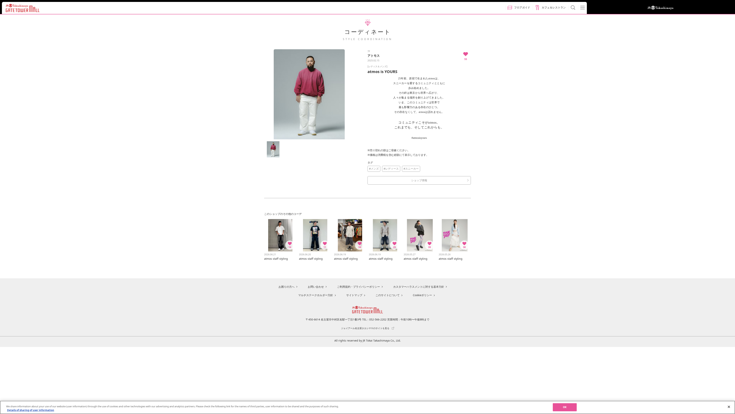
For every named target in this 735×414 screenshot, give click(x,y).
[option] (309, 94)
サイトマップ (354, 295)
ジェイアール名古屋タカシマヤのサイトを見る (365, 328)
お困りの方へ (286, 286)
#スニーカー (411, 168)
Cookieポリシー (422, 295)
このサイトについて (388, 295)
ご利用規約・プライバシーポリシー (358, 286)
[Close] (729, 407)
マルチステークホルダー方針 (315, 295)
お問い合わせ (316, 286)
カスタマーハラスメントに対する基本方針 (418, 286)
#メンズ (374, 168)
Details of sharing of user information (30, 410)
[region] (367, 407)
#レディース (391, 168)
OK (565, 407)
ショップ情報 (419, 180)
